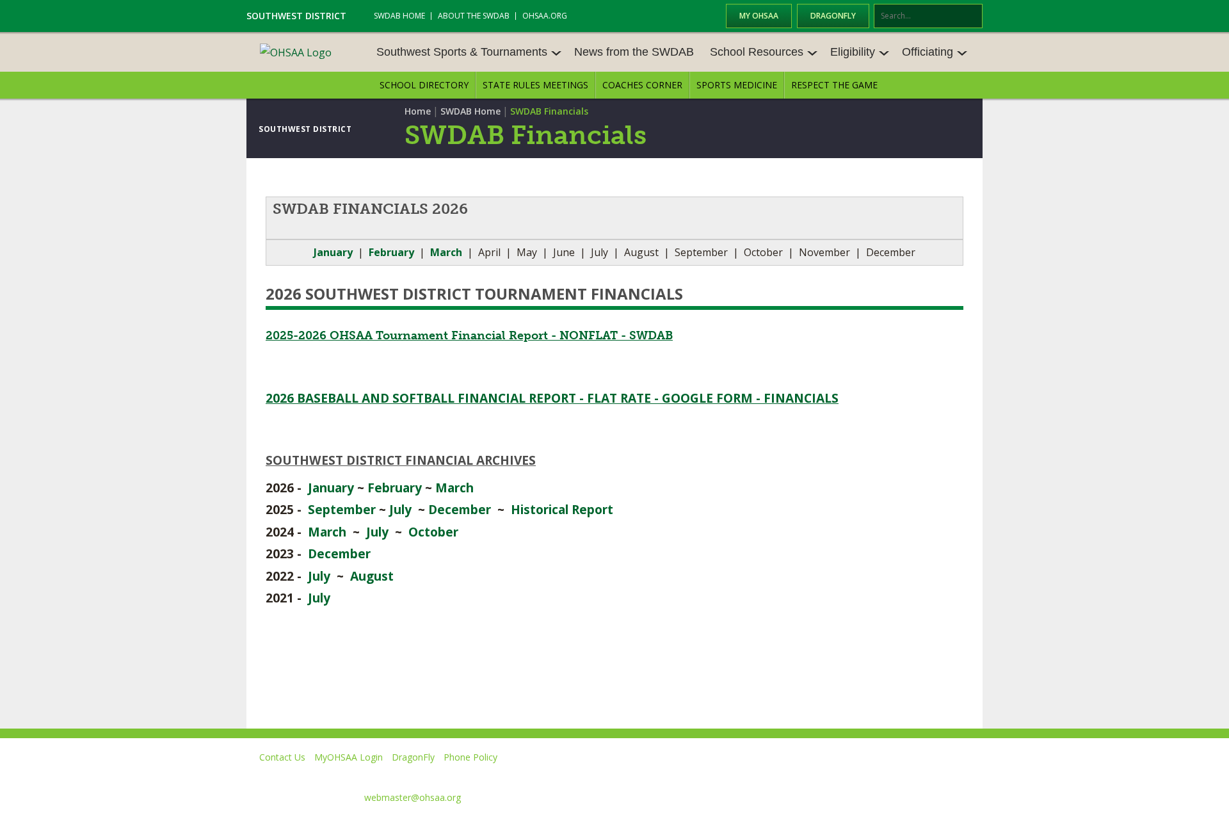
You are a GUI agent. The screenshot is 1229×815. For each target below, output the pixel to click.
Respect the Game (834, 85)
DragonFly (833, 15)
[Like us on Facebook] (743, 775)
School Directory (424, 85)
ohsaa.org (544, 15)
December (459, 509)
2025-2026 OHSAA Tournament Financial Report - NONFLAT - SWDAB (469, 335)
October (433, 531)
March (454, 487)
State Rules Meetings (535, 85)
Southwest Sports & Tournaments (461, 51)
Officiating (927, 51)
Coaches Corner (642, 85)
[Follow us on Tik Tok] (971, 775)
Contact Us (282, 757)
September (342, 509)
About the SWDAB (474, 15)
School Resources (756, 51)
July (400, 509)
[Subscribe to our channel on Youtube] (854, 775)
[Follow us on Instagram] (912, 775)
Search (973, 17)
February (394, 487)
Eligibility (852, 51)
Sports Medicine (736, 85)
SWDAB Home (399, 15)
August (372, 576)
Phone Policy (470, 757)
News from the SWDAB (634, 51)
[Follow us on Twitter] (796, 775)
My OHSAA (758, 15)
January (333, 252)
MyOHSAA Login (348, 757)
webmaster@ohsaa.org (412, 797)
